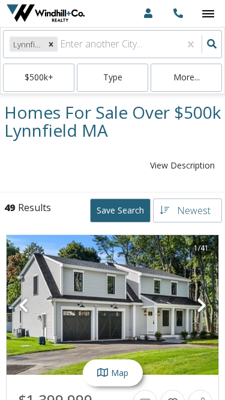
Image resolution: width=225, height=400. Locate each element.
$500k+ (39, 77)
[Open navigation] (207, 14)
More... (186, 77)
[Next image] (201, 305)
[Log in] (147, 13)
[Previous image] (23, 305)
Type (112, 77)
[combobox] (61, 44)
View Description (182, 165)
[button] (51, 44)
